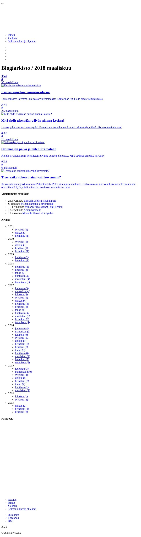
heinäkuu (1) (22, 266)
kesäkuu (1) (21, 248)
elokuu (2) (20, 405)
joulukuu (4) (22, 328)
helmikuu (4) (22, 319)
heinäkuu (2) (22, 381)
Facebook (13, 517)
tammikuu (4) (22, 322)
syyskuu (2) (21, 399)
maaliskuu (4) (22, 279)
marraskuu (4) (22, 291)
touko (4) (20, 309)
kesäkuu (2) (21, 306)
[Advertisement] (70, 471)
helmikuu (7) (22, 359)
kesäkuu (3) (21, 269)
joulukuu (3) (22, 368)
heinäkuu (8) (22, 343)
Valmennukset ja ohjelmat (22, 41)
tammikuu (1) (22, 282)
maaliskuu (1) (22, 390)
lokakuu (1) (21, 396)
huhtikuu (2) (22, 257)
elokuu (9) (20, 340)
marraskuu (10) (23, 371)
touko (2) (20, 272)
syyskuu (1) (21, 229)
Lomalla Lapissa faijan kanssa (40, 200)
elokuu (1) (20, 232)
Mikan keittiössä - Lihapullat (37, 213)
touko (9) (20, 350)
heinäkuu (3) (22, 303)
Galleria (12, 38)
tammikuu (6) (22, 362)
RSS (10, 520)
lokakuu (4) (21, 294)
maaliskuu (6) (22, 316)
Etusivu (12, 499)
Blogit (11, 34)
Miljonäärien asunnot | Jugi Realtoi (44, 206)
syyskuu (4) (21, 374)
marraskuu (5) (22, 331)
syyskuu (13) (22, 337)
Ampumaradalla (32, 209)
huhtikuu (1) (22, 387)
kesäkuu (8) (21, 347)
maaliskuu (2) (22, 356)
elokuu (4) (20, 300)
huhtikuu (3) (22, 275)
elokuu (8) (20, 377)
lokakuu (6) (21, 334)
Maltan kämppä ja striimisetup (37, 203)
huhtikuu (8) (22, 353)
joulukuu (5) (22, 288)
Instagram (13, 514)
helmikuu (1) (22, 235)
